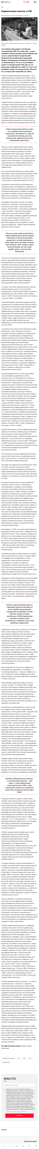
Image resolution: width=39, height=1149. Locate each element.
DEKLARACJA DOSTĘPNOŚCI (30, 1141)
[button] (37, 1130)
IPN (19, 1058)
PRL (30, 1058)
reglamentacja (6, 1062)
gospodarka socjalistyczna (9, 1058)
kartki (24, 1058)
